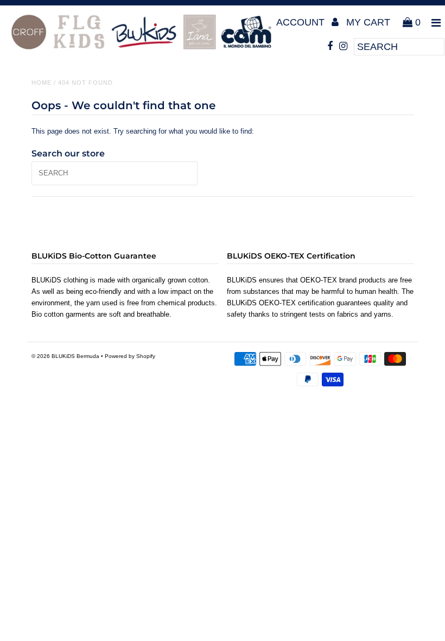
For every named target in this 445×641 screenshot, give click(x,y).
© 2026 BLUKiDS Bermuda (65, 356)
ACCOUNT (301, 22)
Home (41, 82)
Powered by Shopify (130, 356)
